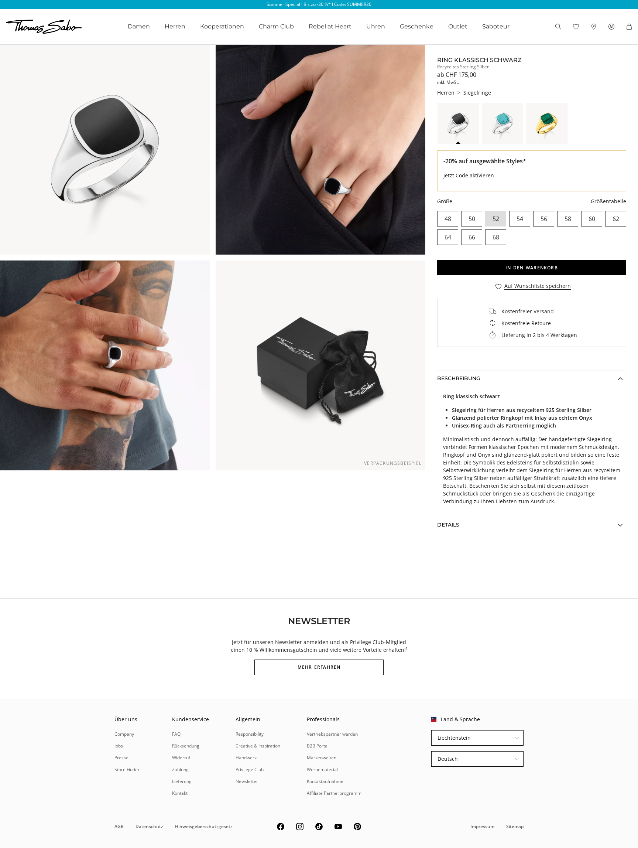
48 (448, 219)
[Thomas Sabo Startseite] (44, 27)
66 (472, 237)
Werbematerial (322, 769)
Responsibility (250, 734)
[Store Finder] (594, 27)
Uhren (375, 26)
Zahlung (180, 769)
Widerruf (181, 758)
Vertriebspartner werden (332, 734)
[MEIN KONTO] (611, 27)
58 (568, 219)
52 (496, 219)
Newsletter (247, 781)
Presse (121, 758)
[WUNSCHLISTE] (576, 27)
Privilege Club (250, 769)
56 (544, 219)
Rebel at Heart (330, 26)
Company (124, 734)
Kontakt (180, 793)
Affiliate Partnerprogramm (334, 793)
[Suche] (558, 27)
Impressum (482, 826)
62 (616, 219)
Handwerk (246, 758)
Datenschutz (149, 826)
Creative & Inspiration (258, 746)
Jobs (118, 746)
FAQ (176, 734)
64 (448, 237)
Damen (139, 26)
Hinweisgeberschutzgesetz (204, 826)
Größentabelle (608, 201)
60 (592, 219)
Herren (175, 26)
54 (520, 219)
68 (496, 237)
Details (448, 524)
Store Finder (127, 769)
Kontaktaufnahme (325, 781)
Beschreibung (458, 378)
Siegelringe (477, 92)
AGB (119, 826)
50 (472, 219)
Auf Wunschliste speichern (537, 286)
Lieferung (182, 781)
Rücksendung (185, 746)
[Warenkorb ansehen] (629, 27)
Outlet (457, 26)
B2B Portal (318, 746)
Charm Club (276, 26)
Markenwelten (321, 758)
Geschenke (416, 26)
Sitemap (515, 826)
